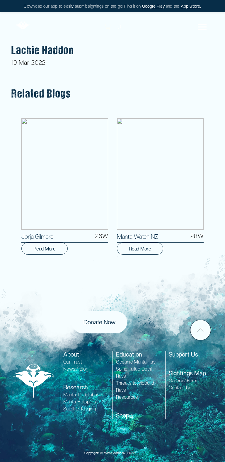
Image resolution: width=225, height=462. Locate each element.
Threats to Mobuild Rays (135, 386)
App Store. (191, 6)
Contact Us (180, 388)
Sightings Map (187, 373)
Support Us (183, 354)
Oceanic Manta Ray (136, 362)
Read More (44, 249)
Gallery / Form (183, 380)
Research (75, 387)
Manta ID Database (82, 395)
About (71, 354)
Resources (127, 397)
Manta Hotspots (79, 402)
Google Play (153, 6)
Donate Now (99, 322)
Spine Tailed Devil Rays (134, 372)
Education (129, 354)
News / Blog (75, 369)
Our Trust (72, 362)
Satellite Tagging (79, 409)
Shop (122, 415)
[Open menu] (202, 27)
